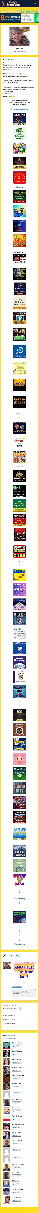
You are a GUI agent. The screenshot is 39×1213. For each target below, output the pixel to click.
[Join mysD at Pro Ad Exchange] (19, 402)
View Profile (17, 1046)
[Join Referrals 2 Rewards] (19, 177)
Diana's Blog (13, 955)
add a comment (17, 986)
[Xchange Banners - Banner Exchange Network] (19, 109)
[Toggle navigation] (35, 3)
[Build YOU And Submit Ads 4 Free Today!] (19, 11)
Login (21, 992)
